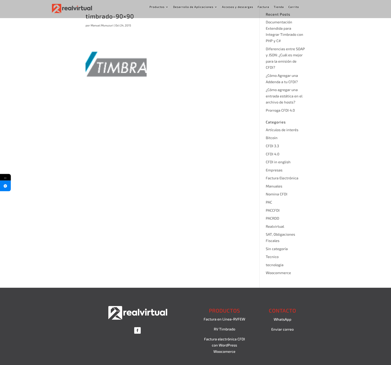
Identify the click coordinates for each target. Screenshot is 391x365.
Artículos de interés (282, 129)
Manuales (274, 186)
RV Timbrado (224, 329)
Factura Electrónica (282, 178)
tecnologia (274, 265)
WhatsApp (282, 319)
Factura (263, 7)
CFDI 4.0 (272, 154)
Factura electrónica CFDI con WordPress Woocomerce (224, 345)
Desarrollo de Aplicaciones (193, 7)
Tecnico (272, 256)
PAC (269, 202)
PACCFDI (273, 210)
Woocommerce (278, 272)
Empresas (274, 170)
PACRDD (272, 218)
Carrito (293, 7)
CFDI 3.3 (272, 146)
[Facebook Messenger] (5, 185)
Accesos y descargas (237, 7)
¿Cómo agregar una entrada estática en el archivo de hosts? (284, 95)
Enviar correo (282, 329)
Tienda (279, 7)
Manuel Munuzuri (102, 25)
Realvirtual (275, 226)
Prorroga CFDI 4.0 (280, 110)
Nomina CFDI (276, 194)
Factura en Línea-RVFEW (224, 319)
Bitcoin (272, 137)
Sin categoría (277, 248)
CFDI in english (278, 162)
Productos (157, 7)
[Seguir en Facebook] (137, 330)
